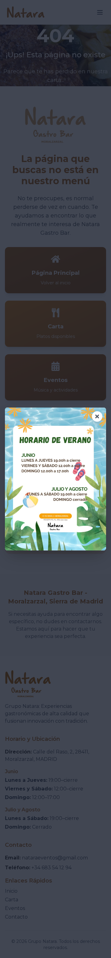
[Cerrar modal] (97, 416)
